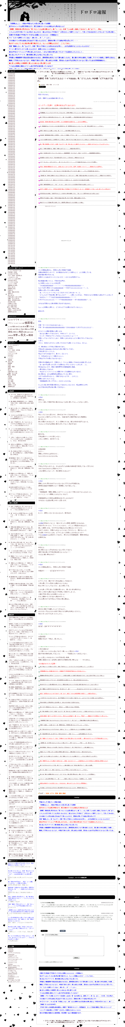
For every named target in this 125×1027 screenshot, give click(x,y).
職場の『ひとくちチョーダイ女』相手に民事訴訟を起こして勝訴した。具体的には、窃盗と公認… (21, 557)
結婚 (24, 332)
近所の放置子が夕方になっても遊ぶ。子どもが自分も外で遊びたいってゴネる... (60, 886)
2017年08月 (11, 252)
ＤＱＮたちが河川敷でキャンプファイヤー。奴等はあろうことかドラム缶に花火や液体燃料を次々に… (21, 416)
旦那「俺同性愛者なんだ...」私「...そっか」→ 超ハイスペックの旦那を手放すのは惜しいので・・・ (67, 184)
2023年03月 (11, 141)
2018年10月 (11, 229)
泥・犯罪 (10, 307)
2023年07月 (11, 135)
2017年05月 (11, 257)
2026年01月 (11, 85)
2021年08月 (11, 173)
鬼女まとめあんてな (14, 965)
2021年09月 (11, 171)
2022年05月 (11, 158)
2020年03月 (11, 201)
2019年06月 (11, 215)
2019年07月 (11, 214)
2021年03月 (11, 181)
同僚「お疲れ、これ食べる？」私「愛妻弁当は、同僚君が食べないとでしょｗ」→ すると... (64, 725)
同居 (11, 326)
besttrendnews (12, 967)
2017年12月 (11, 245)
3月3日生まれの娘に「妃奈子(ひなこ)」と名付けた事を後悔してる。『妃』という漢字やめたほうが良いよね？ (69, 193)
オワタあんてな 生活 (14, 980)
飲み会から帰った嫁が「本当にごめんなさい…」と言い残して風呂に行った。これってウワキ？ (21, 928)
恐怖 (16, 329)
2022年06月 (11, 156)
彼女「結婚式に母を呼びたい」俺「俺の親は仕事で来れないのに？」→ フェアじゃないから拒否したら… (21, 898)
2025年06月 (11, 97)
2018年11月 (11, 227)
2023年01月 (11, 144)
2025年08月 (11, 93)
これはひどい (12, 277)
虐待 (60, 793)
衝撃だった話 (12, 310)
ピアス (52, 793)
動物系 (10, 288)
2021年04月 (11, 179)
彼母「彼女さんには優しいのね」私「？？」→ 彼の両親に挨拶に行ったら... (60, 130)
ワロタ (20, 323)
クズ (21, 320)
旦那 (32, 329)
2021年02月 (11, 182)
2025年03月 (11, 102)
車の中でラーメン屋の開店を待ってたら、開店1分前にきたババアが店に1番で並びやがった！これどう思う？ (69, 684)
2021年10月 (11, 169)
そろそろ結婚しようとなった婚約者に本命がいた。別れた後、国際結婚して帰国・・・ (21, 468)
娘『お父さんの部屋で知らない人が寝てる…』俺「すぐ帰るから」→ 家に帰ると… (21, 515)
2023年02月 (11, 143)
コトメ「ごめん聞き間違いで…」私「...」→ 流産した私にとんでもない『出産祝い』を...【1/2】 (66, 778)
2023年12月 (11, 126)
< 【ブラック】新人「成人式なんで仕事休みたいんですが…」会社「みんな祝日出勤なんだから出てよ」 (56, 72)
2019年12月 (11, 205)
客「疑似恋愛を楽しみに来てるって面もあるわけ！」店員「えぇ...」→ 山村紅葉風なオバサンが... (66, 734)
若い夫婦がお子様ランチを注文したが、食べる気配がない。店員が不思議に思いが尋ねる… (21, 452)
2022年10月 (11, 149)
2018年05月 (11, 237)
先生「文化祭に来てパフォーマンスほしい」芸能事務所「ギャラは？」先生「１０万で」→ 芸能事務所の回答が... (70, 153)
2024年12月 (11, 107)
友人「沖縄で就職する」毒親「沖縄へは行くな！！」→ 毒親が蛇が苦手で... (60, 148)
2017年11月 (11, 247)
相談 (21, 332)
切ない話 (10, 287)
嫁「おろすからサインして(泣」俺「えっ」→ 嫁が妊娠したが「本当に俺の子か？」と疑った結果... (66, 765)
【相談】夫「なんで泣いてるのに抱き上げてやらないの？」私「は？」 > (95, 72)
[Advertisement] (60, 222)
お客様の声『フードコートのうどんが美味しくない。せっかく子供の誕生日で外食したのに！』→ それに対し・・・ (21, 592)
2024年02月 (11, 123)
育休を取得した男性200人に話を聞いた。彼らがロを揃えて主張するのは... (60, 702)
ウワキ (16, 319)
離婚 (31, 335)
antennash (11, 954)
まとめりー (11, 975)
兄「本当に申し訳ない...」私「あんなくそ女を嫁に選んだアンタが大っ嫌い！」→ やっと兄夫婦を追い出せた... (70, 171)
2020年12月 (11, 186)
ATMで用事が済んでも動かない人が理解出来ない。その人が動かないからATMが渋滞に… (21, 619)
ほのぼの (10, 280)
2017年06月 (11, 255)
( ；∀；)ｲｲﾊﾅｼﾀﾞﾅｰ (13, 270)
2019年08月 (11, 212)
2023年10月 (11, 130)
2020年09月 (11, 191)
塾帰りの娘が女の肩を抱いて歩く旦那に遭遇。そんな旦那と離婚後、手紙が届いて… (21, 585)
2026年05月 (11, 79)
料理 (29, 329)
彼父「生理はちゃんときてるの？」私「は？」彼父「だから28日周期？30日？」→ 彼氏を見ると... (68, 693)
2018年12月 (11, 225)
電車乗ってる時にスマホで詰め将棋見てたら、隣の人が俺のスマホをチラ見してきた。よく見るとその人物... (68, 881)
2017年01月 (11, 263)
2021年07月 (11, 174)
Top (9, 1)
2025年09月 (11, 92)
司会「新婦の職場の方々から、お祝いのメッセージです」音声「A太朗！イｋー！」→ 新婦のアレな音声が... (71, 166)
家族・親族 (11, 292)
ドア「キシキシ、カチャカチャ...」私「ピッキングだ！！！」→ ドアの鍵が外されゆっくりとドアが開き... (68, 162)
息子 (19, 329)
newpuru (10, 951)
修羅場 (10, 285)
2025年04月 (11, 100)
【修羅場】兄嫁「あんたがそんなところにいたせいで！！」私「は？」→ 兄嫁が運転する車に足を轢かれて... (69, 720)
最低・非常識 (12, 300)
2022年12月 (11, 146)
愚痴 (26, 329)
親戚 (64, 793)
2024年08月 (11, 113)
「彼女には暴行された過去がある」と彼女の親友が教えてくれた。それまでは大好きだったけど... (66, 108)
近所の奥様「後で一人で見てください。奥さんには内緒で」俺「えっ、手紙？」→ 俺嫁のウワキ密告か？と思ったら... (74, 716)
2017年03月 (11, 260)
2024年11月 (11, 108)
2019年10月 (11, 209)
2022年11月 (11, 148)
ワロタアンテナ (12, 962)
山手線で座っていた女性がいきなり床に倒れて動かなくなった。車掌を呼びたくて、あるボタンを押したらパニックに (21, 720)
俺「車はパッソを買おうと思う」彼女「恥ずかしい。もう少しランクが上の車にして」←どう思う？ (67, 666)
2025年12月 (11, 87)
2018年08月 (11, 232)
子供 (30, 326)
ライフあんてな (12, 972)
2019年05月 (11, 217)
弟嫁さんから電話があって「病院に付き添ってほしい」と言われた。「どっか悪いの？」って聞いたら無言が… (21, 475)
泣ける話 (10, 305)
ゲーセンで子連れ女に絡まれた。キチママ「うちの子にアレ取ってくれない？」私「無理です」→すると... (67, 884)
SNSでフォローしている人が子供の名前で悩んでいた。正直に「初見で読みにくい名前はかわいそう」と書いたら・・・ (21, 631)
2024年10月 (11, 110)
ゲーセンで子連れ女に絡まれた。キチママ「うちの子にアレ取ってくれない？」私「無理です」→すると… (21, 495)
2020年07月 (11, 194)
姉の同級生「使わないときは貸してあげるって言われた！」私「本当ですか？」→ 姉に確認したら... (67, 747)
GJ (12, 320)
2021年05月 (11, 177)
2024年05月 (11, 118)
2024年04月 (11, 120)
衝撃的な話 (11, 311)
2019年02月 (11, 222)
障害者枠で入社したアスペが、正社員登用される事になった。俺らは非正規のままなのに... (64, 680)
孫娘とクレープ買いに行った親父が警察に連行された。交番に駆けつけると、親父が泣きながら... (66, 752)
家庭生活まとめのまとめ (15, 969)
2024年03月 (11, 121)
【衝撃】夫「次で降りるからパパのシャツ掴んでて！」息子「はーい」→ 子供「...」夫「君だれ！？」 (67, 743)
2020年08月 (11, 192)
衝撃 (15, 335)
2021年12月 (11, 166)
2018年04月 (11, 238)
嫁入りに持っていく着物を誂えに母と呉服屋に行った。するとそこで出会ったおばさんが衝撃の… (21, 410)
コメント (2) (56, 84)
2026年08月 (11, 74)
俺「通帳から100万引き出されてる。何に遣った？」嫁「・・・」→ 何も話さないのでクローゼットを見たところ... (71, 689)
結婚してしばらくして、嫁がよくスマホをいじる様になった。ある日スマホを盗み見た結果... (65, 180)
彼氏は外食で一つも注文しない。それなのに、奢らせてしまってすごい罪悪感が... (63, 783)
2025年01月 (11, 105)
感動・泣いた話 (12, 298)
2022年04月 (11, 159)
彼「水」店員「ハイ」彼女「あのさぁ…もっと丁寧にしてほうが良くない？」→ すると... (64, 770)
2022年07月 (11, 154)
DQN (9, 319)
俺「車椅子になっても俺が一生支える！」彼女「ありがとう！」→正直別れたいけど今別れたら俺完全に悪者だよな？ (74, 761)
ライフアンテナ (12, 961)
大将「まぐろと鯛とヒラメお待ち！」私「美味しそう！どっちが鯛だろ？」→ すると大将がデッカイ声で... (69, 756)
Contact (17, 1)
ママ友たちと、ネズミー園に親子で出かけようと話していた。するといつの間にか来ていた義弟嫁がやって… (21, 821)
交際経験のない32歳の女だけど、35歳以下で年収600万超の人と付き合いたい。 (63, 671)
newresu (10, 948)
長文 (23, 334)
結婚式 (28, 332)
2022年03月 (11, 161)
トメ (32, 320)
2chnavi (10, 964)
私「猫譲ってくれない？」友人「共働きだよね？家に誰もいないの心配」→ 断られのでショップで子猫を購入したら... (74, 738)
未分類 (10, 302)
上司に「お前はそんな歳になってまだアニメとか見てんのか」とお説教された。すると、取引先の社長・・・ (21, 439)
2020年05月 (11, 197)
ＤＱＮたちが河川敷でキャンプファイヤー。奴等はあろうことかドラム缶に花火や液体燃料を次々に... (66, 891)
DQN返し (11, 272)
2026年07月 (11, 75)
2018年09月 (11, 230)
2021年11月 (11, 168)
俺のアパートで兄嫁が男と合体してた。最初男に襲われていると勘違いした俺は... (62, 202)
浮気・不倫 (11, 308)
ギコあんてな (12, 970)
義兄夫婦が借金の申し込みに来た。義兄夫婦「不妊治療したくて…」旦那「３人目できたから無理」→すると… (21, 843)
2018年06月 (11, 235)
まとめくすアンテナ (14, 981)
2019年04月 (11, 219)
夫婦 (9, 290)
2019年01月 (11, 224)
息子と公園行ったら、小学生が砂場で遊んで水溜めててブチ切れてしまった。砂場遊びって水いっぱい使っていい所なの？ (75, 189)
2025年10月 (11, 90)
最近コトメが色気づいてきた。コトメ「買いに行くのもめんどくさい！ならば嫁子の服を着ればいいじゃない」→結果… (21, 836)
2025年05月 (11, 98)
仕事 (23, 323)
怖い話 (10, 295)
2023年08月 (11, 133)
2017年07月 (11, 253)
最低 (10, 332)
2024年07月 (11, 115)
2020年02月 (11, 202)
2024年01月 (11, 125)
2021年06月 (11, 176)
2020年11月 (11, 187)
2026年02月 (11, 83)
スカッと (28, 320)
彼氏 (11, 329)
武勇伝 (10, 303)
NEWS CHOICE (12, 974)
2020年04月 (11, 199)
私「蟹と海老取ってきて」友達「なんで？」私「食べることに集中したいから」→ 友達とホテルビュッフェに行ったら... (75, 144)
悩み (22, 329)
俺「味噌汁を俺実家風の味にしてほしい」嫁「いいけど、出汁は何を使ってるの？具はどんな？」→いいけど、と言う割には (21, 778)
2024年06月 (11, 116)
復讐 (9, 293)
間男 (27, 335)
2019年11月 (11, 207)
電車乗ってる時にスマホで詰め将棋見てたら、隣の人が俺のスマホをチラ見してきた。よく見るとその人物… (21, 625)
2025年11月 (11, 88)
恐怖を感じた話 (12, 297)
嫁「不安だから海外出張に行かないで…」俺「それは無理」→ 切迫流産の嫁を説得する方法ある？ (66, 117)
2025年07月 (11, 95)
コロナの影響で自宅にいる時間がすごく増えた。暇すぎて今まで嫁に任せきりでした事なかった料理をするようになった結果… (74, 139)
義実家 (31, 332)
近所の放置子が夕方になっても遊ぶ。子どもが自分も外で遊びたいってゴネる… (21, 488)
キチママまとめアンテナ (15, 959)
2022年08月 (11, 153)
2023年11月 (11, 128)
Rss (13, 1)
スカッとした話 (12, 278)
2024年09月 (11, 111)
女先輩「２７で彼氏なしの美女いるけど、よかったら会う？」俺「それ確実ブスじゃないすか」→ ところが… (21, 849)
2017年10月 (11, 248)
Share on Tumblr (63, 931)
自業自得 (10, 335)
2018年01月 (11, 243)
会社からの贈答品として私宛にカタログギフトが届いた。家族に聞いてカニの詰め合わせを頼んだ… (21, 446)
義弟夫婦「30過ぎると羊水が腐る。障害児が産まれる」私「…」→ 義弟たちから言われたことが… (21, 889)
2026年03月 (11, 82)
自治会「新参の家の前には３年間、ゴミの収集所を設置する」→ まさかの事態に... (64, 121)
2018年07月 (11, 234)
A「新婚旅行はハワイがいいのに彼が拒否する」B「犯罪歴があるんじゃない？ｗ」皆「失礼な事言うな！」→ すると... (72, 126)
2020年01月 (11, 204)
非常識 (10, 338)
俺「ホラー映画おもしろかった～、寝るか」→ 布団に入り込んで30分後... (60, 707)
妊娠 (21, 326)
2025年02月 (11, 103)
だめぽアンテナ (12, 956)
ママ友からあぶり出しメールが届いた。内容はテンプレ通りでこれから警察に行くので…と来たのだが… (21, 571)
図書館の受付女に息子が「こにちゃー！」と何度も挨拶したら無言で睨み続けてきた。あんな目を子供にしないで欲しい (72, 675)
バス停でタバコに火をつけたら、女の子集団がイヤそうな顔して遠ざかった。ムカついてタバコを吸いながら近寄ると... (72, 698)
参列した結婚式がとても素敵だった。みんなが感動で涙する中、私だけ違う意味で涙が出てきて (21, 802)
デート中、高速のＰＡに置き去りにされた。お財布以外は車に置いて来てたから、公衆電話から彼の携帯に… (21, 396)
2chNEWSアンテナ (13, 977)
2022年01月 (11, 164)
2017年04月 (11, 258)
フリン (10, 323)
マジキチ (10, 282)
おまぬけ (10, 274)
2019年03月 (11, 220)
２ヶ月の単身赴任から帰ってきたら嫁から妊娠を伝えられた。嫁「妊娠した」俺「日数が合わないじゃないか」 (21, 919)
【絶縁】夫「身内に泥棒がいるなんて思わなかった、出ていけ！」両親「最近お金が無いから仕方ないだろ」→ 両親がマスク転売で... (76, 175)
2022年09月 (11, 151)
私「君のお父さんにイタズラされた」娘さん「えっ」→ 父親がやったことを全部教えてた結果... (66, 729)
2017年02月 (11, 262)
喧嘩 (17, 326)
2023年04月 (11, 140)
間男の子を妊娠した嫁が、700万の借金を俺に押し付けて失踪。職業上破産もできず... (63, 198)
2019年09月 (11, 210)
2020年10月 (11, 189)
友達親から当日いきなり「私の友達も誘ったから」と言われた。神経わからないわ (62, 157)
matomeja (11, 978)
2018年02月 (11, 242)
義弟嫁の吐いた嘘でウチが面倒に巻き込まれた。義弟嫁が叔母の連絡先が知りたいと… (21, 578)
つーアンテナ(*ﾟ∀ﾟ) (14, 953)
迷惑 (19, 335)
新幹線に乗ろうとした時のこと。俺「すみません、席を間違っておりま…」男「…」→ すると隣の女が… (21, 599)
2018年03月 (11, 240)
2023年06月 (11, 136)
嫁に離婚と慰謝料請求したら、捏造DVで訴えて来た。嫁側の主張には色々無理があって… (21, 403)
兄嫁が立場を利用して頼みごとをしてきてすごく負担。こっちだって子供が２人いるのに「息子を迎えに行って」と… (21, 814)
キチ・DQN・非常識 (14, 275)
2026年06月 (11, 77)
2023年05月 (11, 138)
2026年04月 (11, 80)
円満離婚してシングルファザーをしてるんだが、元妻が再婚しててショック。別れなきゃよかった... (67, 112)
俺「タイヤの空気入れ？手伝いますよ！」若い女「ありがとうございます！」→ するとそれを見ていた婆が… (21, 937)
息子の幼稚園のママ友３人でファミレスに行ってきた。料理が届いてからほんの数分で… (21, 482)
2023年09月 (11, 131)
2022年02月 (11, 163)
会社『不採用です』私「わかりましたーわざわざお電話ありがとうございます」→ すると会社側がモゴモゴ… (21, 423)
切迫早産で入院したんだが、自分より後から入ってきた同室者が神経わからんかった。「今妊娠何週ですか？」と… (21, 707)
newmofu (10, 950)
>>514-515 (41, 449)
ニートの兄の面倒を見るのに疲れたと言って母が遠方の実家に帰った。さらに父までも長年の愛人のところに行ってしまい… (21, 644)
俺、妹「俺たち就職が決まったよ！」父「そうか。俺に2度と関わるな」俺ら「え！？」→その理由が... (67, 774)
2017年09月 (11, 250)
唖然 (13, 326)
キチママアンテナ (13, 957)
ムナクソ (10, 283)
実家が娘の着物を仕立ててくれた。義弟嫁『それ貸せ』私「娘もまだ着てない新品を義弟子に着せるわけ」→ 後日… (21, 528)
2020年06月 (11, 196)
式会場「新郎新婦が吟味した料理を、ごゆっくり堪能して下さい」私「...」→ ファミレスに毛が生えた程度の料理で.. (71, 135)
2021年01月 (11, 184)
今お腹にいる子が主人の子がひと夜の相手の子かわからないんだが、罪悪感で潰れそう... (64, 787)
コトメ (24, 320)
